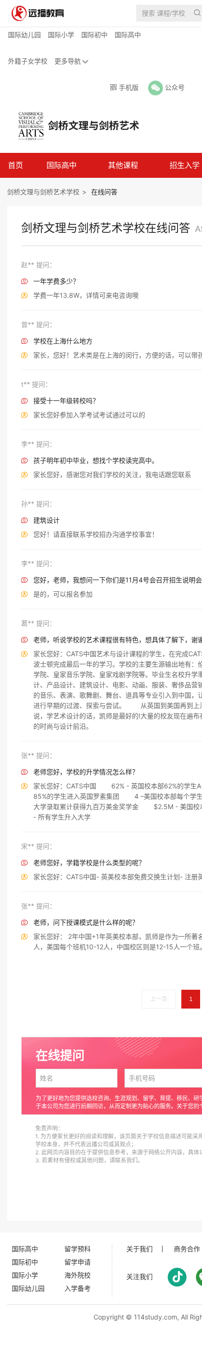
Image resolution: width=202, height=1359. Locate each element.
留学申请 (77, 1262)
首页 (15, 165)
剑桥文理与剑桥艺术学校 (43, 192)
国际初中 (94, 35)
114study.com (155, 1317)
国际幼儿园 (24, 35)
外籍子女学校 (27, 61)
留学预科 (77, 1249)
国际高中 (128, 35)
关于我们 (139, 1249)
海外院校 (77, 1275)
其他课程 (123, 165)
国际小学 (61, 35)
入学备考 (77, 1288)
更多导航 (67, 61)
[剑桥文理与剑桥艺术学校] (72, 125)
